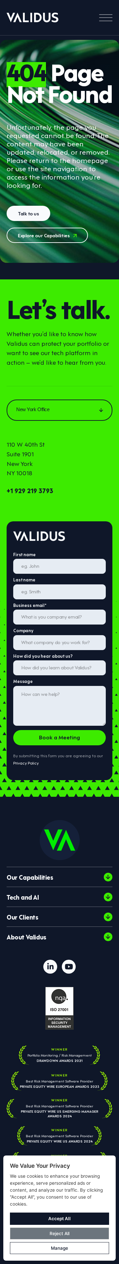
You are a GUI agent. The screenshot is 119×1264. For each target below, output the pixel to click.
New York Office (32, 409)
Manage (59, 1248)
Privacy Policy (26, 763)
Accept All (59, 1218)
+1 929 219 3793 (30, 490)
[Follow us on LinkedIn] (50, 967)
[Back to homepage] (33, 18)
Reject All (59, 1233)
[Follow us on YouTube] (69, 967)
